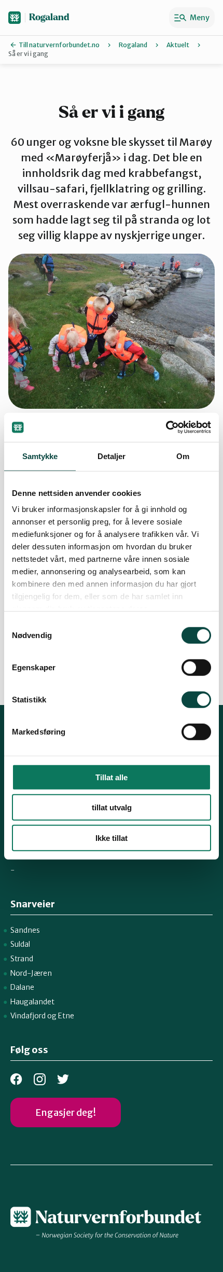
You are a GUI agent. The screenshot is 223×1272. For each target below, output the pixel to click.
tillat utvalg (112, 807)
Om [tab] (182, 455)
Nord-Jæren (31, 973)
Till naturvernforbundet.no (59, 45)
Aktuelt (177, 45)
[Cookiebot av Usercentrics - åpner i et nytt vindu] (165, 427)
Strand (21, 958)
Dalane (22, 987)
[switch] (196, 667)
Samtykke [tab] (40, 455)
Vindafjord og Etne (42, 1015)
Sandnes (25, 930)
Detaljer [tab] (111, 455)
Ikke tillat (111, 837)
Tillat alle (111, 776)
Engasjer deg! (65, 1112)
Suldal (20, 944)
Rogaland (49, 17)
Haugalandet (32, 1001)
